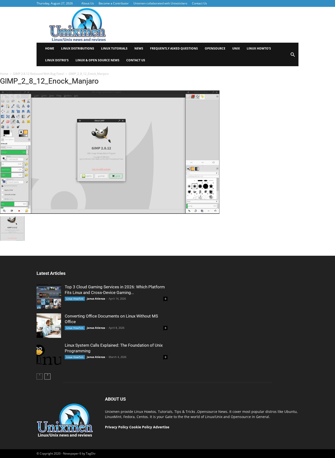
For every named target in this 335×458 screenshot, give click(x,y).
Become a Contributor (114, 3)
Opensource (215, 48)
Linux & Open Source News (97, 60)
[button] (292, 56)
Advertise (161, 427)
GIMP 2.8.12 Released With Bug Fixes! (38, 74)
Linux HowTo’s (259, 48)
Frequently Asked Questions (174, 48)
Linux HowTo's (74, 298)
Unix (236, 48)
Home (49, 48)
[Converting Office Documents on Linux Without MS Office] (49, 325)
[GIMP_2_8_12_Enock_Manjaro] (109, 213)
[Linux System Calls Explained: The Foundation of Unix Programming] (49, 355)
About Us (87, 3)
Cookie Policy (141, 427)
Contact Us (199, 3)
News (138, 48)
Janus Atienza (96, 298)
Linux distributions (77, 48)
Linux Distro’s (57, 60)
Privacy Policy (116, 427)
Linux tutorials (114, 48)
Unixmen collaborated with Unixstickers (160, 3)
